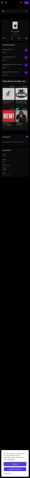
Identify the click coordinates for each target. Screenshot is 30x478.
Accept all (15, 464)
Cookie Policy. (11, 459)
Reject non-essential (15, 469)
